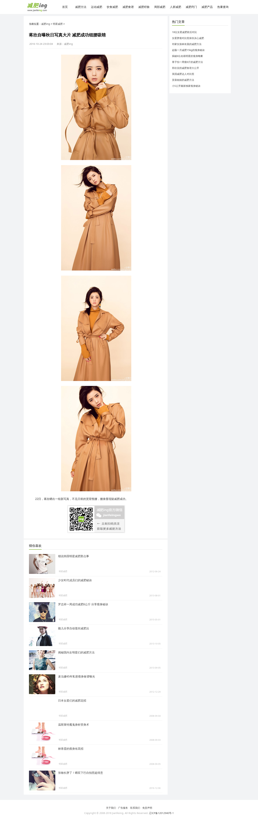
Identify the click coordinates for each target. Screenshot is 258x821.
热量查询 (223, 6)
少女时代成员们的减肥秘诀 (75, 580)
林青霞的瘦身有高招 (70, 749)
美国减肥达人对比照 (183, 74)
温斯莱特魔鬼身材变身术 (73, 724)
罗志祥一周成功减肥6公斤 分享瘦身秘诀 (83, 604)
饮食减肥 (112, 6)
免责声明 (147, 807)
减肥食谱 (128, 6)
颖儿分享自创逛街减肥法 (73, 628)
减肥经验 (144, 6)
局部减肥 (159, 6)
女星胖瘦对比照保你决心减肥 (188, 38)
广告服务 (123, 807)
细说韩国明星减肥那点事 (73, 556)
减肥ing (45, 23)
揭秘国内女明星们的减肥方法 (76, 652)
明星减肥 (58, 23)
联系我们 (135, 807)
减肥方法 (80, 6)
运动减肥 (96, 6)
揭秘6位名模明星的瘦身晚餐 (187, 56)
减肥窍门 (191, 6)
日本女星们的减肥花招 (72, 700)
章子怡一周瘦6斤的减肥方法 (187, 62)
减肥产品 (207, 6)
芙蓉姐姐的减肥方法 (183, 80)
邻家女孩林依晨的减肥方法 (186, 44)
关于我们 (111, 807)
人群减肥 (175, 6)
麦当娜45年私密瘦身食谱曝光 (76, 676)
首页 (65, 6)
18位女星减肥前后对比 (184, 32)
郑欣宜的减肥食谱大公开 (185, 68)
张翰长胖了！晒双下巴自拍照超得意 (80, 773)
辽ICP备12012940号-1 (161, 813)
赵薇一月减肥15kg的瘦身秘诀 (188, 50)
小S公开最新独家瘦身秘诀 (186, 85)
